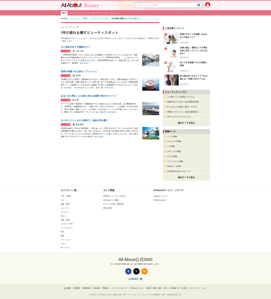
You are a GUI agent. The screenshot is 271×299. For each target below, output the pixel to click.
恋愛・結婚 (65, 220)
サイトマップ (194, 288)
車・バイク (65, 248)
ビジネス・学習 (67, 224)
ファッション (66, 240)
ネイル (105, 13)
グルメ (63, 244)
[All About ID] (207, 5)
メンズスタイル (67, 228)
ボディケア (96, 13)
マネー (63, 200)
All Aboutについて (137, 288)
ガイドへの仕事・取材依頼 (113, 204)
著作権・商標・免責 (153, 288)
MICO (64, 13)
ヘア (88, 13)
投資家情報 (86, 288)
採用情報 (76, 288)
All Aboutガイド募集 (110, 200)
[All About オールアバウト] (71, 5)
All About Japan (159, 200)
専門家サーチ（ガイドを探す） (115, 196)
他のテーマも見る (186, 177)
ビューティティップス (99, 18)
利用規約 (105, 288)
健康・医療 (65, 204)
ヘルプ (204, 288)
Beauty (91, 5)
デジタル (64, 212)
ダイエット (114, 13)
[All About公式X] (136, 271)
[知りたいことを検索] (198, 5)
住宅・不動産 (66, 196)
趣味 (62, 236)
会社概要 (67, 288)
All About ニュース (160, 196)
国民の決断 (107, 208)
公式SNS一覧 (135, 279)
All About (64, 18)
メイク (71, 13)
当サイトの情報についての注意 (175, 288)
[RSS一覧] (144, 271)
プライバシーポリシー (119, 288)
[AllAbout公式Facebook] (128, 271)
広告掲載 (96, 288)
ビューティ (75, 18)
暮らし (63, 216)
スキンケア (80, 13)
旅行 (62, 232)
